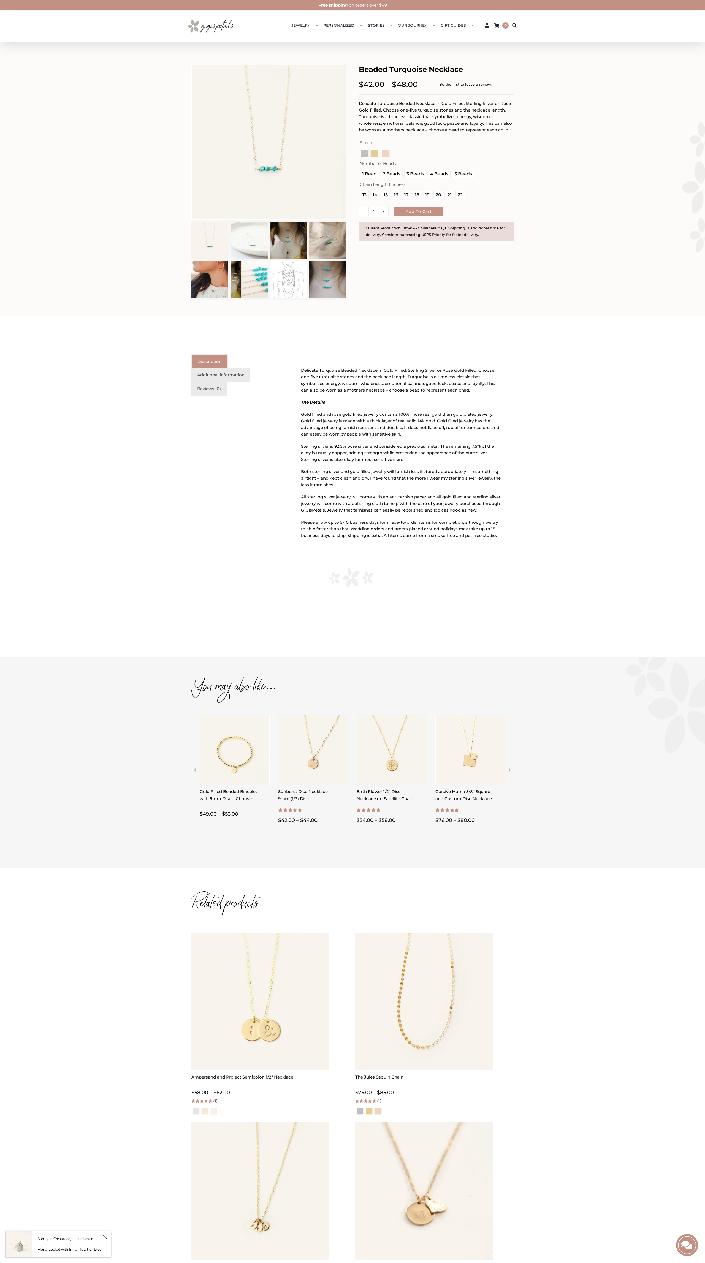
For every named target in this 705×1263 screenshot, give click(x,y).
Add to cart (419, 211)
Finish (366, 142)
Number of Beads (378, 163)
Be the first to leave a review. (465, 84)
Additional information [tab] (221, 374)
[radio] (364, 153)
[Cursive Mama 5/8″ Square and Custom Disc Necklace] (470, 718)
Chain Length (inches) (382, 184)
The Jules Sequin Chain (379, 1077)
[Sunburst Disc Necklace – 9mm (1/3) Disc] (313, 718)
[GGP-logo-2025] (211, 17)
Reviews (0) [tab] (209, 388)
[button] (195, 769)
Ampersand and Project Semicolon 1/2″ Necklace (242, 1077)
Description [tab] (209, 361)
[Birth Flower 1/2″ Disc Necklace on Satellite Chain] (391, 718)
